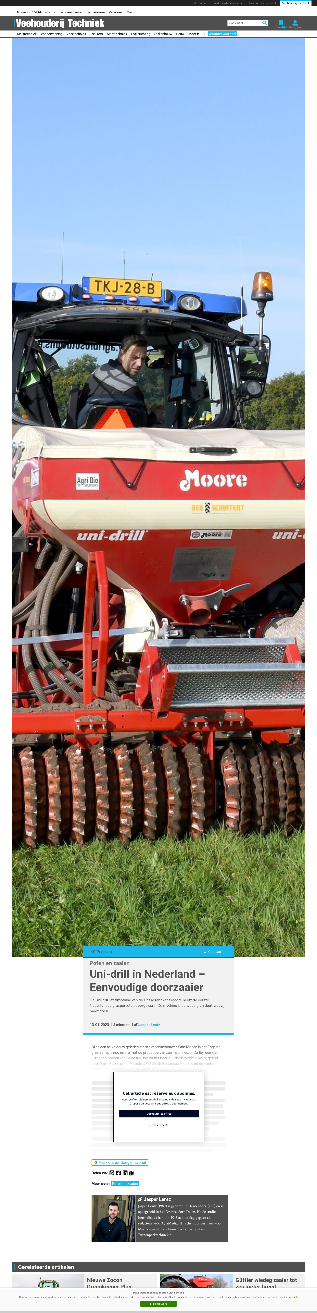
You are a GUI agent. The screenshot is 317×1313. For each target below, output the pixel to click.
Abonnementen (72, 12)
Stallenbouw (163, 34)
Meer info (293, 1297)
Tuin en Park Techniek (262, 3)
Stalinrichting (140, 34)
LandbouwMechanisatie (228, 3)
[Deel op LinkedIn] (126, 1173)
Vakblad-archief (44, 12)
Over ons (115, 12)
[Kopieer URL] (132, 1172)
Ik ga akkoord (158, 1303)
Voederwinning (52, 34)
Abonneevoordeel (222, 34)
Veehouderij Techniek (296, 3)
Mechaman (200, 3)
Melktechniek (27, 34)
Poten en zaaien (125, 1183)
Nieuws (22, 12)
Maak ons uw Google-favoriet (122, 1162)
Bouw (180, 34)
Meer (192, 34)
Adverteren (96, 12)
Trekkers (96, 34)
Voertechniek (76, 34)
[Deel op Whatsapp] (113, 1173)
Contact (133, 12)
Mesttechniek (117, 34)
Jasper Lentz (149, 1025)
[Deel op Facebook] (119, 1173)
